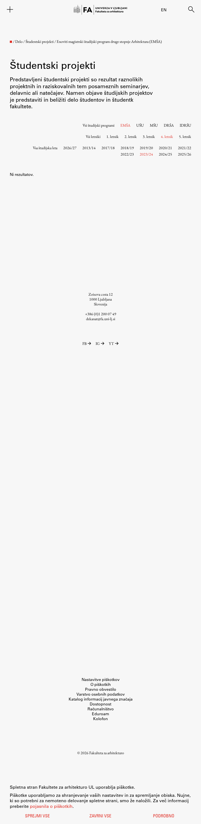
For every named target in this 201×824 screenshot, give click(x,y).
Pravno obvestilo (100, 689)
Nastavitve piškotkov (101, 679)
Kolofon (100, 718)
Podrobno (163, 816)
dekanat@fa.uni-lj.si (100, 318)
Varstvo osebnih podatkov (100, 694)
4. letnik (167, 136)
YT (111, 343)
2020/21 (165, 147)
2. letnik (131, 136)
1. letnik (112, 136)
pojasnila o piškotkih (51, 806)
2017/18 (108, 147)
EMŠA (125, 125)
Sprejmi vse (37, 816)
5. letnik (185, 136)
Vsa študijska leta (45, 147)
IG (98, 343)
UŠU (140, 125)
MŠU (154, 125)
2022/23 (127, 154)
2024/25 (165, 154)
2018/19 (127, 147)
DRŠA (169, 125)
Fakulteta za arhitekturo (106, 752)
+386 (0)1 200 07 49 (100, 313)
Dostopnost (100, 703)
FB (84, 343)
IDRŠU (185, 125)
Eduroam (100, 713)
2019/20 (146, 147)
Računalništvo (101, 708)
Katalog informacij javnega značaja (101, 699)
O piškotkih (100, 684)
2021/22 (184, 147)
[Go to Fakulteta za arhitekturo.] (11, 42)
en (163, 9)
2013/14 (89, 147)
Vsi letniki (93, 136)
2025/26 (184, 154)
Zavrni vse (100, 816)
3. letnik (149, 136)
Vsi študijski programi (98, 125)
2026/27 (69, 147)
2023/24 (146, 154)
